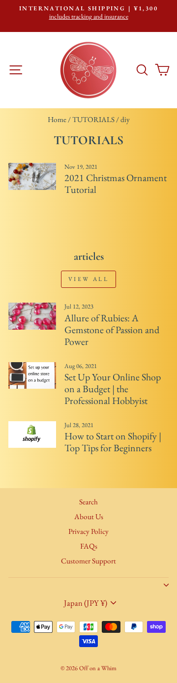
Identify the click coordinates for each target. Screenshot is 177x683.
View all (88, 279)
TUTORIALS (93, 119)
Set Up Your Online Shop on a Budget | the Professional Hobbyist (112, 389)
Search (88, 502)
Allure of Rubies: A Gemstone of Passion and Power (111, 329)
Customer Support (88, 561)
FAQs (88, 546)
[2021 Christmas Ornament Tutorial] (32, 176)
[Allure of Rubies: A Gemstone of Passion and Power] (32, 316)
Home (57, 119)
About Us (88, 517)
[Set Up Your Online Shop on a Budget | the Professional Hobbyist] (32, 375)
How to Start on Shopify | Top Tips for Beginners (112, 442)
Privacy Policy (88, 531)
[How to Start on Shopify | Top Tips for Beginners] (32, 434)
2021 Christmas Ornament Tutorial (115, 183)
